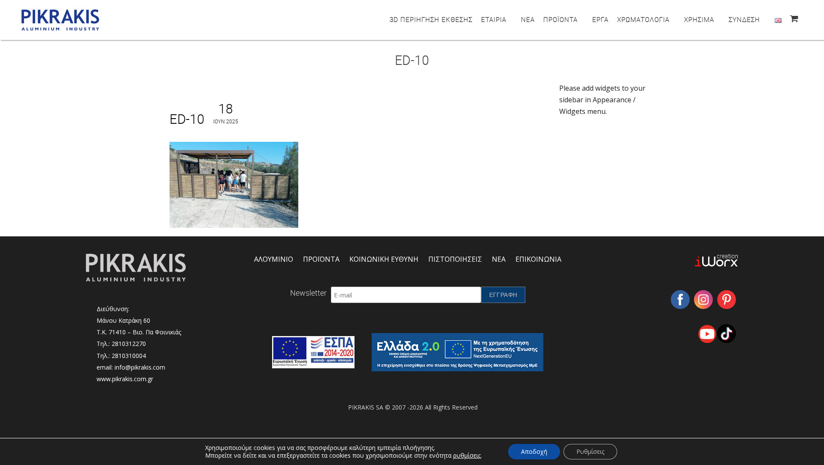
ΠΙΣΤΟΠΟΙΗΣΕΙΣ (455, 259)
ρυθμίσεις (467, 455)
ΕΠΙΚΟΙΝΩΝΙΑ (538, 259)
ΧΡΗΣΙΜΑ (699, 19)
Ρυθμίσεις (590, 451)
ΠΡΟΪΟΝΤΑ (560, 19)
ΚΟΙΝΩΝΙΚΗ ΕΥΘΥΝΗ (383, 259)
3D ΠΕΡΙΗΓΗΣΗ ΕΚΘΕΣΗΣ (431, 19)
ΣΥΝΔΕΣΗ (744, 19)
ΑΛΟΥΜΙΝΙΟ (273, 259)
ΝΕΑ (528, 19)
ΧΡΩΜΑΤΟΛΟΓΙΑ (643, 19)
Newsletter (308, 293)
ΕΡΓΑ (600, 19)
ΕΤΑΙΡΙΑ (493, 19)
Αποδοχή (534, 451)
